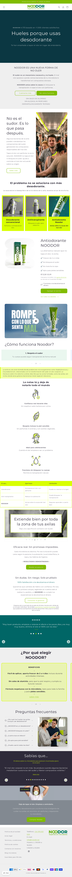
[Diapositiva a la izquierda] (32, 363)
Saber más (13, 170)
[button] (4, 7)
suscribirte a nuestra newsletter (45, 607)
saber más (34, 697)
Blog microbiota (10, 853)
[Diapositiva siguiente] (41, 540)
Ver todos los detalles (48, 297)
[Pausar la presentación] (46, 540)
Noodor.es (43, 873)
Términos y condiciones (13, 840)
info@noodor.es (33, 840)
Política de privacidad (12, 832)
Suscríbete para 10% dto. (13, 857)
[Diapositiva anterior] (26, 540)
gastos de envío (61, 277)
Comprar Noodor (36, 819)
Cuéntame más (25, 93)
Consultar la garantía (36, 600)
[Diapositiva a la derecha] (40, 363)
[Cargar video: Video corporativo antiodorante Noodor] (36, 321)
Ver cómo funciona (46, 93)
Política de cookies (11, 844)
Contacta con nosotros (13, 849)
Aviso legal (8, 836)
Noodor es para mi (36, 567)
